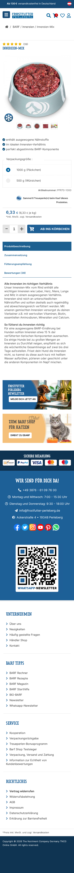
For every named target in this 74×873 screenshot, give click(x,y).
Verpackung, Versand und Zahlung (31, 754)
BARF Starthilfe (19, 689)
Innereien (28, 26)
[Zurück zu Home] (6, 26)
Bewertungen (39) (15, 272)
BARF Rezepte (18, 678)
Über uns (15, 623)
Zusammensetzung (15, 255)
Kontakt (14, 645)
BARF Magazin (18, 683)
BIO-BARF (15, 694)
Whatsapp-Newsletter (23, 705)
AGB (12, 802)
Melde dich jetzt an (23, 399)
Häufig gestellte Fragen (24, 634)
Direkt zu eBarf (20, 435)
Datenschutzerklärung (23, 813)
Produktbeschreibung (17, 246)
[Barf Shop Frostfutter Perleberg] (28, 14)
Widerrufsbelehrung (22, 796)
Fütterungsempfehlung (18, 264)
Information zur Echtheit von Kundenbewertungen (26, 762)
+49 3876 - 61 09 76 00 (40, 490)
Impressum (16, 807)
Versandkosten (33, 216)
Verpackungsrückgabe (24, 738)
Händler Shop (18, 640)
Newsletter (16, 700)
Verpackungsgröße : (19, 159)
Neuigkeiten (17, 629)
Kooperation (17, 733)
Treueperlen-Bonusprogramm (28, 743)
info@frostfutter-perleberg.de (39, 510)
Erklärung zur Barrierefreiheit (28, 818)
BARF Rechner (18, 673)
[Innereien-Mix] (19, 128)
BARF (16, 26)
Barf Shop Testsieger (23, 749)
